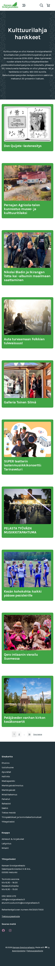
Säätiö (5, 808)
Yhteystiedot (8, 821)
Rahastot (6, 803)
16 (29, 734)
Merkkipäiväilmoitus (12, 785)
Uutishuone (8, 767)
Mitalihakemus (9, 794)
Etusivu (6, 763)
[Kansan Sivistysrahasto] (10, 5)
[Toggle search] (41, 5)
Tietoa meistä (9, 812)
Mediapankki (8, 781)
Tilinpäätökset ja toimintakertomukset (21, 817)
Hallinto (6, 776)
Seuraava (37, 734)
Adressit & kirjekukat (13, 839)
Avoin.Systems (18, 951)
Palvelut (6, 799)
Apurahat (6, 772)
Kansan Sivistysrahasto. (23, 947)
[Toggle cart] (48, 5)
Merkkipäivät (8, 790)
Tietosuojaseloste (11, 916)
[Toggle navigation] (24, 5)
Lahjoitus (6, 843)
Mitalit (5, 848)
